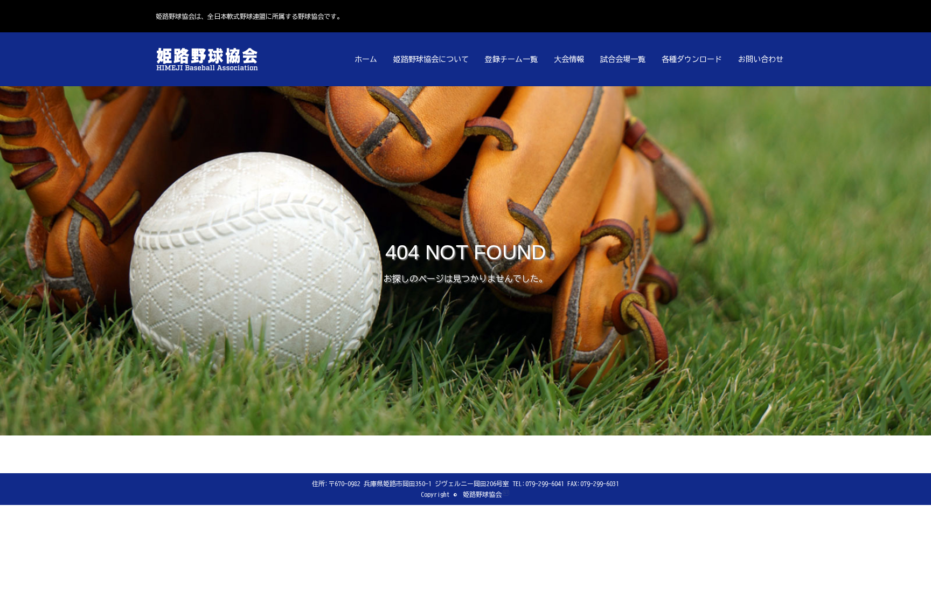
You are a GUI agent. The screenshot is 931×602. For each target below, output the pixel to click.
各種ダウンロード (692, 59)
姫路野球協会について (431, 59)
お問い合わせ (760, 59)
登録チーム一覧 (511, 59)
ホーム (366, 59)
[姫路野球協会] (209, 59)
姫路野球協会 (482, 494)
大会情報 (569, 59)
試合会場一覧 (622, 59)
